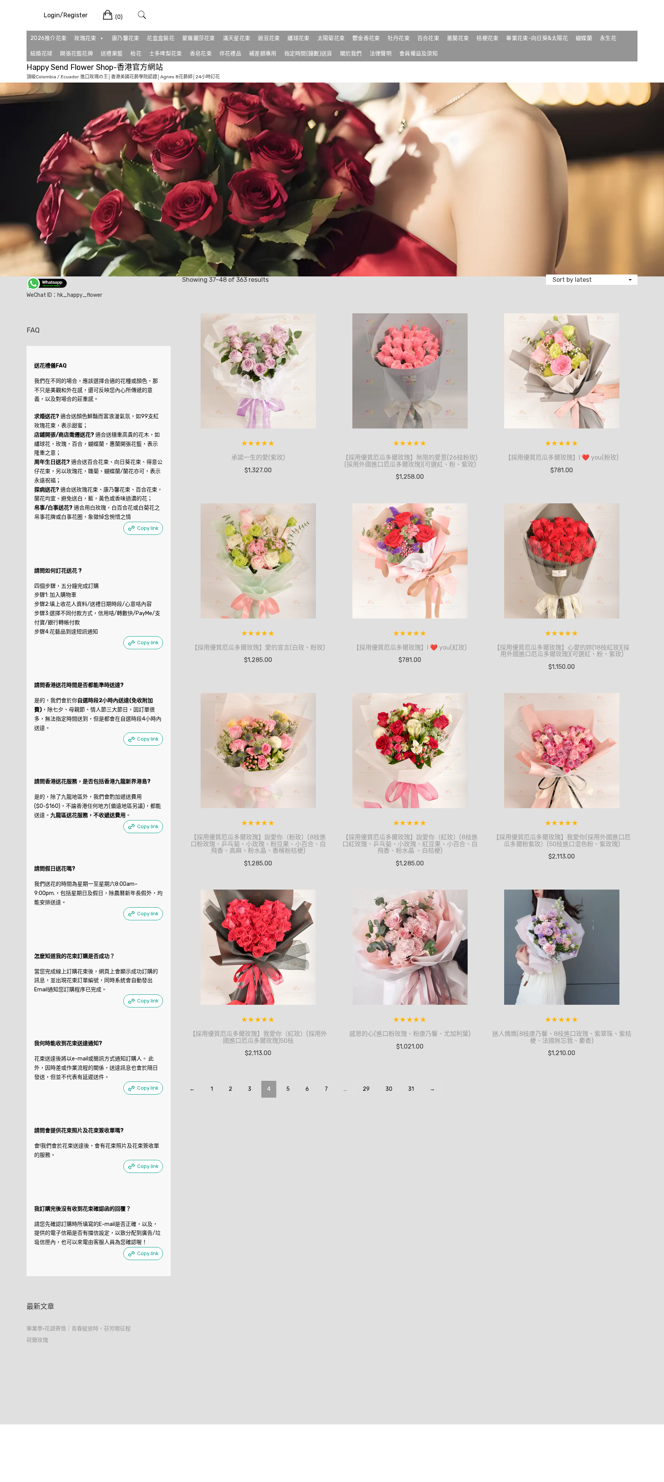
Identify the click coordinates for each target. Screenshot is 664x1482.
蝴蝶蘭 (584, 38)
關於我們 (351, 53)
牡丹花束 (399, 38)
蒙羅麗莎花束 (198, 38)
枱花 (135, 53)
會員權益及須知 (418, 53)
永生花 (608, 38)
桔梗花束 (487, 38)
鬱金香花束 (366, 38)
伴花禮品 (230, 53)
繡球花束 (298, 38)
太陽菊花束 (331, 38)
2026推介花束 (48, 38)
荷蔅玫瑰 (37, 1340)
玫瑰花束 (85, 38)
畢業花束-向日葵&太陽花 (537, 38)
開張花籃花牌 (76, 53)
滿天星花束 (237, 38)
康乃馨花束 (125, 38)
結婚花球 (41, 53)
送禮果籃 (112, 53)
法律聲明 (381, 53)
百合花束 (428, 38)
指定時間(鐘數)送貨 (308, 53)
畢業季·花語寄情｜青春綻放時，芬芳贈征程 (79, 1328)
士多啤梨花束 (165, 53)
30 (388, 1089)
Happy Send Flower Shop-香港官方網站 (95, 67)
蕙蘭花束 (458, 38)
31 (411, 1089)
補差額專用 (263, 53)
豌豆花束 (269, 38)
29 (366, 1089)
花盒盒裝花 (160, 38)
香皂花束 (201, 53)
